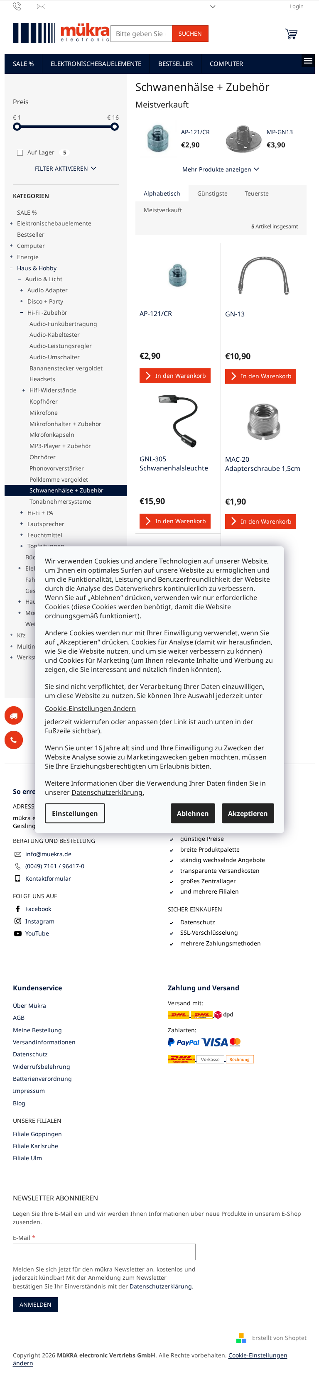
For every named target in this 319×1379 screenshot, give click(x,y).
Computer (31, 246)
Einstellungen (75, 813)
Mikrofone (43, 412)
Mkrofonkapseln (51, 434)
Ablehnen (193, 813)
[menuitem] (23, 63)
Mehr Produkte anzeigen (216, 169)
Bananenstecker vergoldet (66, 368)
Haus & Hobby (36, 268)
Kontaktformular (48, 878)
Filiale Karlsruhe (35, 1146)
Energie (28, 257)
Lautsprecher (45, 524)
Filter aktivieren (61, 168)
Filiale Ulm (27, 1158)
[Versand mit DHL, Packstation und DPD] (200, 1014)
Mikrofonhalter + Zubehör (65, 424)
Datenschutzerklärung (161, 1286)
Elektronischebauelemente (54, 223)
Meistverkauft (163, 210)
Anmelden (36, 1304)
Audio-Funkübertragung (63, 324)
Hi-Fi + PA (40, 513)
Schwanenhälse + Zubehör (66, 490)
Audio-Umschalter (54, 357)
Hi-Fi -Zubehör (47, 312)
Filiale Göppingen (37, 1134)
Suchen (190, 33)
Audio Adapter (47, 290)
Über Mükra (29, 1005)
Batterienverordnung (42, 1079)
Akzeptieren (248, 813)
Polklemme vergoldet (58, 479)
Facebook (38, 909)
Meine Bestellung (37, 1030)
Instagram (39, 921)
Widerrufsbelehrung (41, 1066)
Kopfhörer (43, 401)
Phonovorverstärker (56, 468)
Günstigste (212, 193)
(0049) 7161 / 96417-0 (54, 866)
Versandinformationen (44, 1042)
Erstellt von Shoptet (279, 1337)
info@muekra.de (48, 854)
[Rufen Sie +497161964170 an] (25, 6)
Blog (19, 1103)
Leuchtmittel (44, 535)
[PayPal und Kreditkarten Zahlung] (211, 1050)
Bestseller (30, 234)
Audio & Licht (43, 279)
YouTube (37, 933)
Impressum (29, 1091)
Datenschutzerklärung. (107, 791)
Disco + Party (45, 301)
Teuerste (257, 193)
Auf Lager (46, 152)
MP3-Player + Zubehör (60, 446)
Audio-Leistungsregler (60, 346)
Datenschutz (30, 1054)
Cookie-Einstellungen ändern (90, 708)
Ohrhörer (42, 457)
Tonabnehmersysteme (60, 501)
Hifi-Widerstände (52, 390)
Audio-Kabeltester (54, 334)
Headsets (42, 379)
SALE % (27, 212)
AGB (19, 1017)
